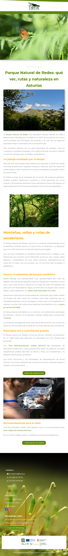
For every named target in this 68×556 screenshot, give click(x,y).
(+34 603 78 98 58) (16, 481)
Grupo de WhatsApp (16, 528)
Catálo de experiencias (34, 373)
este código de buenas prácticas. (17, 430)
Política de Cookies (12, 503)
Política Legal (10, 506)
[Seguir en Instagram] (9, 509)
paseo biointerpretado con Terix (41, 291)
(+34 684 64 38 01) (16, 477)
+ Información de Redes (34, 443)
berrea (8, 318)
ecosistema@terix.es (17, 474)
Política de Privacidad (13, 499)
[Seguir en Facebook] (6, 509)
